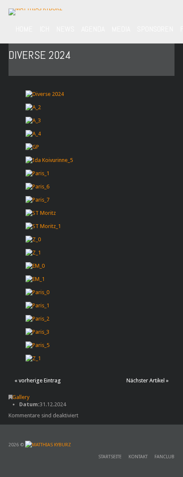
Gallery (20, 397)
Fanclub (164, 457)
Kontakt (138, 457)
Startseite (110, 457)
